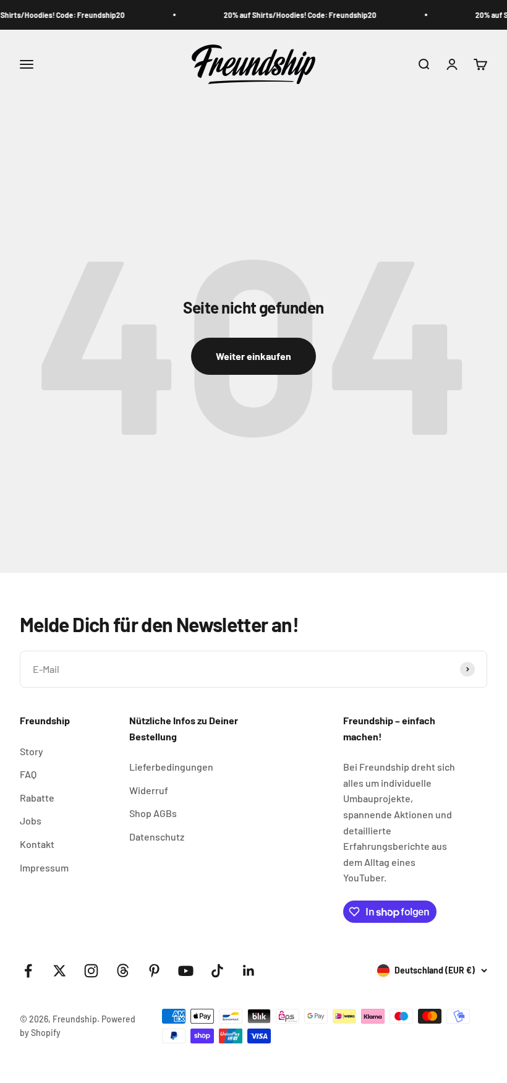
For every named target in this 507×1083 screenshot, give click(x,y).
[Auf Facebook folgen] (28, 970)
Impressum (44, 867)
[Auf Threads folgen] (122, 970)
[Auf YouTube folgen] (185, 970)
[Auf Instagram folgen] (91, 970)
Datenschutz (156, 836)
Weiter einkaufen (253, 356)
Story (31, 751)
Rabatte (37, 797)
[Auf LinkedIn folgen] (249, 970)
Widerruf (148, 790)
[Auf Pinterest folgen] (154, 970)
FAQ (28, 774)
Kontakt (37, 844)
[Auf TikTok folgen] (217, 970)
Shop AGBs (153, 813)
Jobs (30, 820)
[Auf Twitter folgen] (59, 970)
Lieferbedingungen (171, 767)
